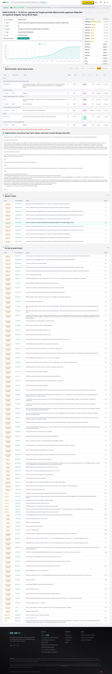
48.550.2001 (17, 474)
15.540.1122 (17, 436)
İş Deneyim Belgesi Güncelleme (49, 652)
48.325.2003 (17, 463)
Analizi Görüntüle (24, 38)
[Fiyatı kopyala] (108, 44)
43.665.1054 (17, 509)
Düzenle (92, 68)
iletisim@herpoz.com (65, 665)
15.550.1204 (17, 454)
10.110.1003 (6, 110)
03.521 (4, 99)
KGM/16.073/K (18, 219)
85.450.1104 (17, 620)
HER (5, 2)
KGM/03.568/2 (6, 84)
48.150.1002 (17, 459)
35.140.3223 (17, 556)
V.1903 (16, 611)
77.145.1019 (17, 522)
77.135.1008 (17, 514)
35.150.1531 (17, 561)
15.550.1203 (17, 450)
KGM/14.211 (18, 256)
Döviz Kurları (44, 642)
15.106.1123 (17, 593)
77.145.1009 (17, 518)
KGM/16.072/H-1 (19, 215)
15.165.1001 (17, 315)
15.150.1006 (17, 310)
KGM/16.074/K (18, 234)
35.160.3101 (17, 566)
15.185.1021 (17, 598)
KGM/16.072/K (18, 203)
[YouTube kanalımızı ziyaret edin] (17, 645)
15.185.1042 (17, 603)
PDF (78, 68)
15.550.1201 (17, 445)
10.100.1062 (6, 104)
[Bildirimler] (100, 2)
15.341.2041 (17, 394)
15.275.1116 (17, 385)
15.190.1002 (17, 344)
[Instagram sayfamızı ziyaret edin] (14, 645)
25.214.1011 (17, 533)
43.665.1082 (17, 512)
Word (84, 68)
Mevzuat (45, 635)
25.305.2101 (17, 538)
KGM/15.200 (18, 263)
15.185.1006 (17, 334)
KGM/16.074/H (18, 241)
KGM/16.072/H (18, 211)
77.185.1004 (17, 526)
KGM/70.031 (18, 271)
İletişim (67, 642)
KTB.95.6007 (17, 618)
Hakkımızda (68, 635)
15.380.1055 (17, 413)
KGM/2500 (17, 274)
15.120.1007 (17, 283)
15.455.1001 (17, 422)
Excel (72, 68)
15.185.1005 (17, 330)
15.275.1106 (17, 371)
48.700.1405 (17, 478)
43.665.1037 (17, 506)
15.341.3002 (17, 404)
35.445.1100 (17, 589)
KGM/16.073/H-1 (19, 230)
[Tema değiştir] (96, 2)
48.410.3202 (17, 467)
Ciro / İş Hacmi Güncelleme (48, 649)
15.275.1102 (17, 367)
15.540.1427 (17, 440)
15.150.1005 (17, 306)
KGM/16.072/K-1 (18, 207)
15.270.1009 (17, 362)
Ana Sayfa (6, 7)
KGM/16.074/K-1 (18, 237)
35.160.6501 (17, 570)
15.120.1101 (17, 287)
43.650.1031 (17, 503)
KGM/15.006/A (18, 259)
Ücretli (100, 21)
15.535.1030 (17, 427)
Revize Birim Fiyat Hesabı (47, 647)
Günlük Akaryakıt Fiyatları (47, 640)
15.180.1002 (17, 325)
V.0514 (16, 607)
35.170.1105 (17, 575)
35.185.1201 (17, 579)
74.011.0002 (17, 489)
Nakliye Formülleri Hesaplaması (49, 645)
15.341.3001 (17, 399)
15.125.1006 (17, 301)
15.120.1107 (17, 297)
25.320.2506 (17, 547)
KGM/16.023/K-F (6, 117)
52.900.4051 (17, 485)
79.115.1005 (17, 530)
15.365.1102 (17, 408)
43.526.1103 (17, 496)
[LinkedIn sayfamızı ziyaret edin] (11, 645)
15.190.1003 (17, 348)
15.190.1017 (17, 353)
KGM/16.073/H (18, 226)
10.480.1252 (17, 278)
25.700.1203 (17, 552)
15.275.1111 (17, 376)
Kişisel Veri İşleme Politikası (88, 635)
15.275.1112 (17, 380)
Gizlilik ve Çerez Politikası (87, 637)
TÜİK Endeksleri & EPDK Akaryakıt (49, 637)
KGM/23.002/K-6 (18, 267)
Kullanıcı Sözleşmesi (86, 640)
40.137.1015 (17, 493)
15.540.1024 (17, 431)
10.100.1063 (6, 93)
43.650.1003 (17, 500)
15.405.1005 (17, 417)
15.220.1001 (17, 357)
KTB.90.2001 (17, 615)
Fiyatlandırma (68, 637)
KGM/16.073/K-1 (18, 222)
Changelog (68, 640)
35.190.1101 (17, 584)
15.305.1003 (17, 390)
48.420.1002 (17, 470)
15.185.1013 (17, 339)
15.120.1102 (17, 292)
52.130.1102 (17, 482)
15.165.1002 (17, 321)
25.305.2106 (17, 543)
